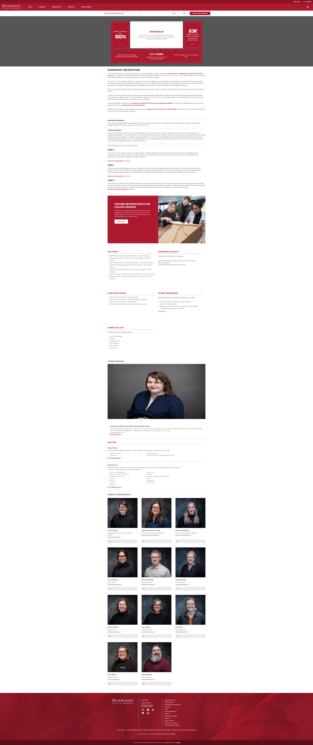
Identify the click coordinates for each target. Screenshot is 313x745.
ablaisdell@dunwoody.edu (148, 584)
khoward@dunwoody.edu (114, 537)
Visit (184, 13)
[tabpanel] (156, 400)
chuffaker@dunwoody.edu (114, 632)
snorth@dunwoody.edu (114, 679)
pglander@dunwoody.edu (182, 584)
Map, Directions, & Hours (171, 700)
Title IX (166, 709)
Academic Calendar (169, 720)
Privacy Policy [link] (168, 742)
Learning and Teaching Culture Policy (133, 105)
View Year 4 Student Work (115, 176)
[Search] (307, 7)
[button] (311, 741)
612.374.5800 (144, 700)
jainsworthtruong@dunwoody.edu (150, 535)
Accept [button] (178, 742)
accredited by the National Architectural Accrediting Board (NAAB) (151, 103)
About (30, 7)
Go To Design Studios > (115, 458)
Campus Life (71, 7)
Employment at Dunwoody (171, 723)
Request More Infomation (200, 13)
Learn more (161, 311)
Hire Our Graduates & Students (172, 725)
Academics (42, 7)
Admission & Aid (56, 7)
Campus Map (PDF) (169, 702)
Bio (123, 541)
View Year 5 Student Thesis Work (118, 189)
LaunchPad (308, 1)
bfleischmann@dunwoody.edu (183, 535)
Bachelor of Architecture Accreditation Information (184, 730)
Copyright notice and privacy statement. (165, 733)
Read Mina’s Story (115, 434)
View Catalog (121, 221)
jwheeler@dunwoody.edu (148, 679)
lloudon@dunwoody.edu (148, 632)
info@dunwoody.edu (146, 702)
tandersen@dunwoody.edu (115, 584)
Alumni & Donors (86, 7)
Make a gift (297, 1)
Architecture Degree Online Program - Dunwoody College (156, 730)
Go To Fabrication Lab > (115, 487)
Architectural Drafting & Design (134, 730)
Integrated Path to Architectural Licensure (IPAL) (162, 109)
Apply (174, 13)
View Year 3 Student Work (115, 161)
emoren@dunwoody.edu (181, 632)
